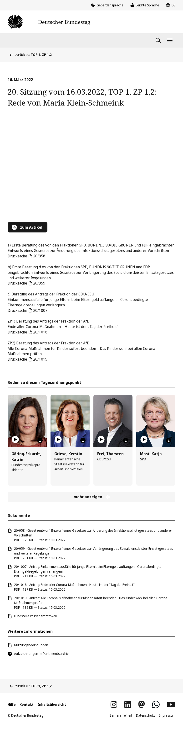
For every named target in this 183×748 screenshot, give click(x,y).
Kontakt (27, 704)
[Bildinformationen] (40, 440)
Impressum (167, 715)
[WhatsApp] (156, 704)
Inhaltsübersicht (51, 704)
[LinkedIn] (127, 704)
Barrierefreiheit (121, 715)
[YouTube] (171, 704)
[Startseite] (49, 22)
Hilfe (12, 704)
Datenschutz (145, 715)
